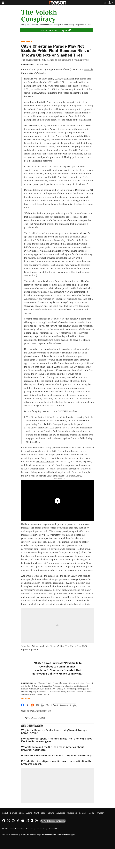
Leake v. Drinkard (45, 461)
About (5, 812)
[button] (111, 2)
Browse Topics (17, 812)
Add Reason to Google (65, 705)
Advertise (61, 812)
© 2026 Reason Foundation (13, 829)
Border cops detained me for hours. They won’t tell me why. (56, 755)
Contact (82, 812)
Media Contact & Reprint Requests (36, 711)
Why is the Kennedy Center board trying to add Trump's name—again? (54, 731)
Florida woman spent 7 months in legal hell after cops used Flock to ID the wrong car (56, 740)
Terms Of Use (54, 829)
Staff (36, 812)
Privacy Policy (42, 829)
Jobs (43, 812)
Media (91, 812)
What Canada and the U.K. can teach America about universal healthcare (52, 748)
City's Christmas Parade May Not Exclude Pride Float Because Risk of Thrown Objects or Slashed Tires (56, 50)
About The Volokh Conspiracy (55, 30)
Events (29, 812)
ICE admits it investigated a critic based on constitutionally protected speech (56, 762)
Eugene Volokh (27, 64)
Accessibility (30, 829)
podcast (38, 694)
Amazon (100, 812)
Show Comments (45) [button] (36, 718)
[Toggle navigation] (3, 3)
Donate (51, 812)
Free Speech (26, 41)
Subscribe (72, 812)
